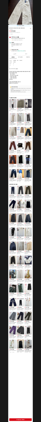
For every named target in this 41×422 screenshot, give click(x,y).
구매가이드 (28, 57)
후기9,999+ (20, 57)
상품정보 (13, 57)
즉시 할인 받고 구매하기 (20, 419)
